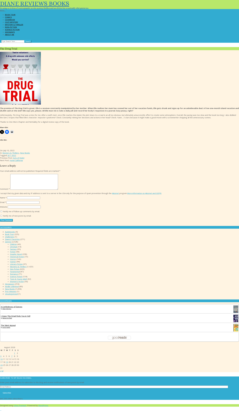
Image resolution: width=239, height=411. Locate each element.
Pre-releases (10, 291)
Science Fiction (16, 276)
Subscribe (7, 392)
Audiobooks (10, 232)
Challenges (9, 236)
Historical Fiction (17, 256)
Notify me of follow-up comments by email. (21, 211)
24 (1, 365)
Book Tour (9, 234)
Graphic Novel (16, 254)
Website (3, 207)
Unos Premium (20, 405)
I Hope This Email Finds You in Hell (15, 316)
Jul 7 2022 (12, 155)
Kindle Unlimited (12, 286)
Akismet (115, 193)
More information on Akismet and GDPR (144, 193)
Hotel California (16, 160)
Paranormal (15, 271)
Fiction (12, 251)
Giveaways (9, 284)
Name (3, 197)
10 (1, 359)
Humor (13, 261)
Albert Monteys (6, 309)
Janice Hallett (6, 327)
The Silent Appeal (8, 325)
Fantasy (13, 249)
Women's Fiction (17, 281)
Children (13, 244)
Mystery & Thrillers (10, 153)
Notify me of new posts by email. (17, 216)
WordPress (43, 405)
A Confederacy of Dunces (11, 306)
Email (3, 202)
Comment (5, 189)
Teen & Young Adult (18, 279)
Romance (14, 274)
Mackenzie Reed (7, 318)
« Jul (1, 371)
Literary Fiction (16, 264)
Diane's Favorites (12, 239)
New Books (25, 153)
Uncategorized (11, 294)
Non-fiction (14, 269)
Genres (8, 241)
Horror (13, 259)
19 (7, 362)
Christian (13, 246)
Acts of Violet (18, 158)
